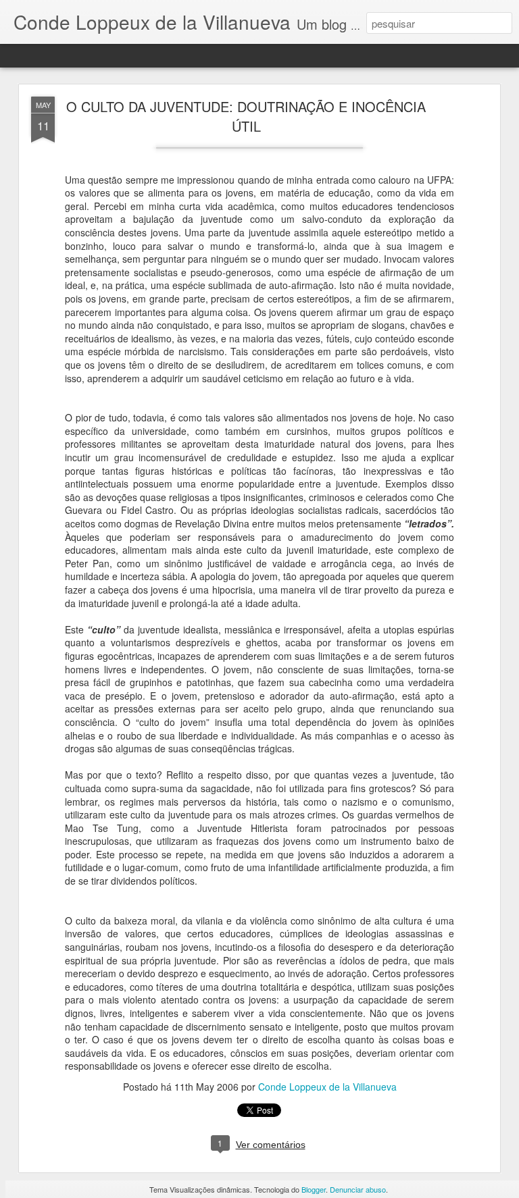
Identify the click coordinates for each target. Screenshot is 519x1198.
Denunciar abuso (358, 1189)
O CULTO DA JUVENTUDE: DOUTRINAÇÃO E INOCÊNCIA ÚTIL (246, 116)
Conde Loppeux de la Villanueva (327, 1086)
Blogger (313, 1189)
